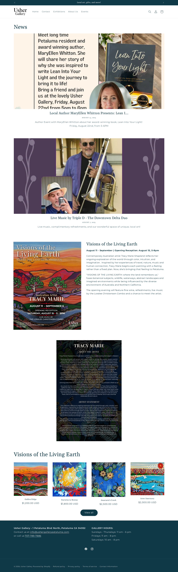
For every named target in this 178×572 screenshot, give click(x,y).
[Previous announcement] (14, 2)
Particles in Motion (69, 500)
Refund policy (59, 566)
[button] (150, 12)
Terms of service (90, 566)
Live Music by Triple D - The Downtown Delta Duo (89, 218)
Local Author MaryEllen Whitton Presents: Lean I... (89, 113)
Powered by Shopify (41, 566)
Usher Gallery (26, 566)
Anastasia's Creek (108, 500)
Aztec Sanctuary (147, 499)
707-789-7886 (33, 536)
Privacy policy (74, 566)
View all (89, 512)
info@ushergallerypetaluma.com (49, 532)
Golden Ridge (31, 499)
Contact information (109, 566)
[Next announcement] (163, 2)
